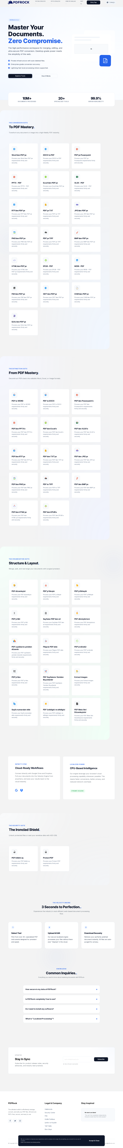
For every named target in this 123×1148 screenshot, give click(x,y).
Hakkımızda (48, 1109)
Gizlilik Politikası (50, 1119)
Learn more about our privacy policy (30, 1142)
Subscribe (101, 1059)
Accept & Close (94, 1141)
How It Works (46, 76)
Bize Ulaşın (48, 1129)
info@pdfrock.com (110, 1143)
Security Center (50, 1113)
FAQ (46, 1116)
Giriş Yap (93, 2)
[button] (111, 2)
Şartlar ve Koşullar (51, 1123)
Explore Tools (20, 76)
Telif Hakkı (48, 1126)
